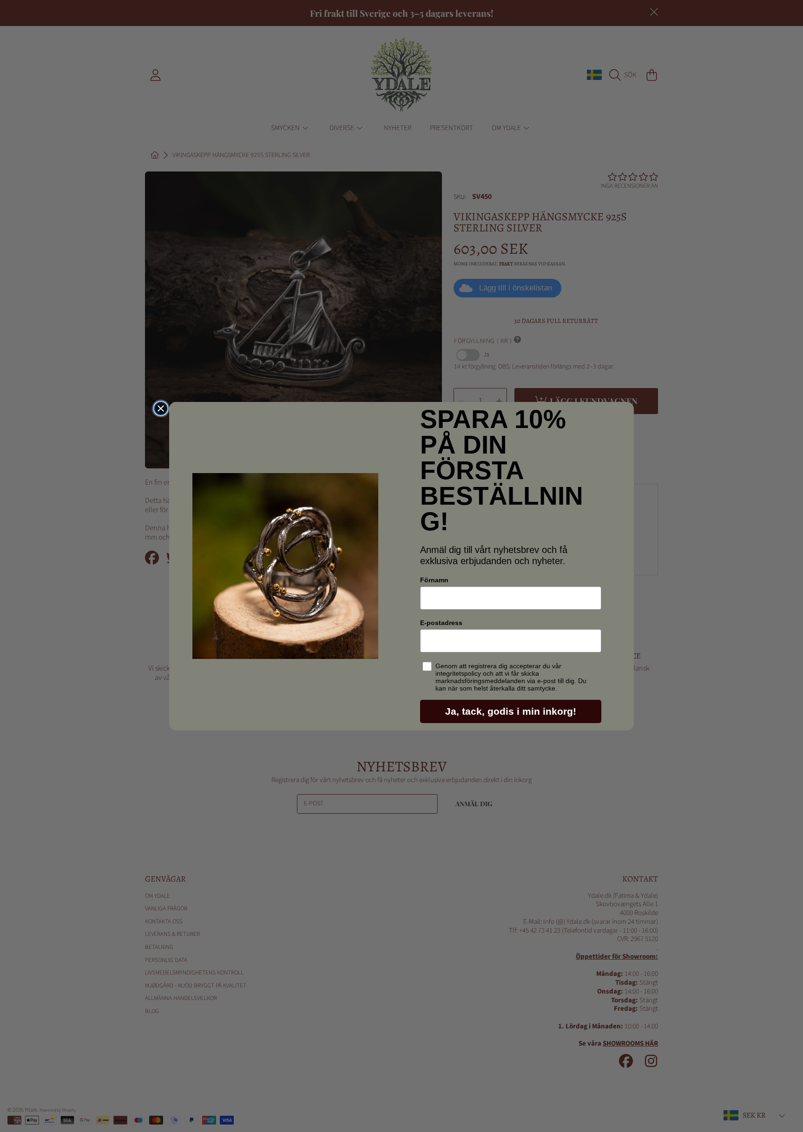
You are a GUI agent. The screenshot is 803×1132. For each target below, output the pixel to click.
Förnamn (434, 580)
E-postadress (441, 622)
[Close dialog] (160, 408)
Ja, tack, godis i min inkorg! (510, 711)
